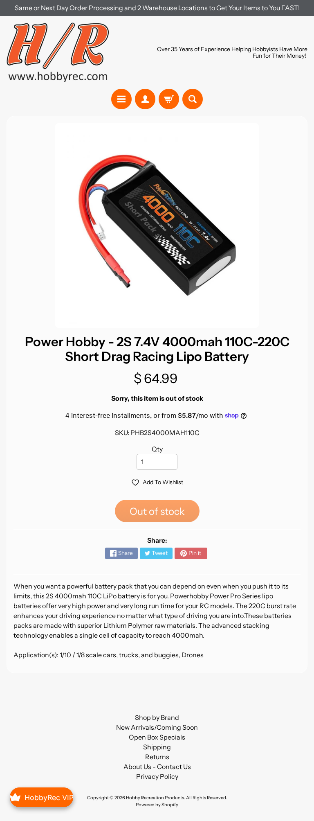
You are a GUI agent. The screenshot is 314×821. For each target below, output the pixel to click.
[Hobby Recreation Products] (58, 52)
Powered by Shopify (157, 804)
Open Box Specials (157, 737)
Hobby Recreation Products (155, 798)
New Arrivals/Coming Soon (157, 727)
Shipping (157, 747)
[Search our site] (192, 99)
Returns (157, 757)
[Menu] (121, 99)
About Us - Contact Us (157, 766)
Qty (157, 449)
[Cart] (169, 99)
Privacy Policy (157, 776)
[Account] (145, 99)
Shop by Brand (157, 717)
